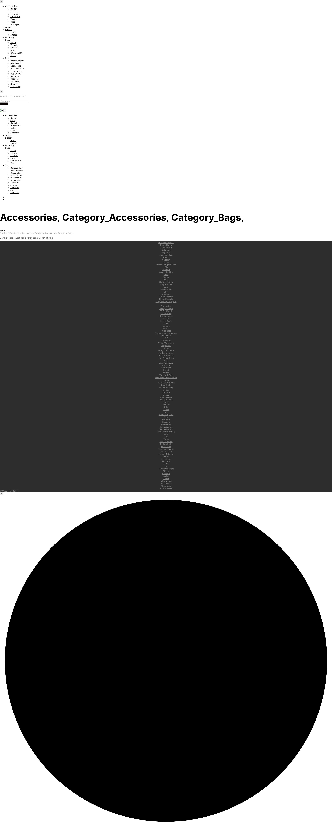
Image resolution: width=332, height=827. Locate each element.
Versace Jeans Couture (166, 333)
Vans (166, 287)
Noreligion (166, 340)
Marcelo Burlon (166, 429)
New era (166, 404)
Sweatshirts (16, 53)
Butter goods (166, 481)
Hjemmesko (16, 71)
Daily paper (166, 252)
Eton (166, 279)
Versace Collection (166, 431)
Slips (12, 21)
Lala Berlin (166, 424)
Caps (12, 11)
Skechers (166, 269)
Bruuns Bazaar (166, 488)
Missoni (166, 422)
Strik (12, 50)
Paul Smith (166, 385)
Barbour (166, 473)
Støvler (13, 84)
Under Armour (166, 441)
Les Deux (166, 318)
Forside (3, 233)
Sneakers (14, 81)
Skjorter (14, 47)
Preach (166, 257)
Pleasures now (166, 387)
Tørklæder (15, 16)
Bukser (8, 29)
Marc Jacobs (166, 397)
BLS (166, 434)
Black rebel (166, 306)
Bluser (8, 40)
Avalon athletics (166, 296)
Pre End (166, 419)
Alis (166, 436)
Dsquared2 (166, 345)
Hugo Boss (166, 330)
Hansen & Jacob (166, 454)
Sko (7, 58)
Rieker (166, 277)
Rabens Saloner (166, 399)
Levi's (166, 463)
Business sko (16, 63)
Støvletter (15, 86)
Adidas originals (166, 353)
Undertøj (9, 37)
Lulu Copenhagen (166, 468)
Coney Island (166, 289)
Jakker (8, 27)
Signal (166, 372)
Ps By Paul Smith (166, 350)
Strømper (15, 24)
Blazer (13, 42)
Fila (166, 267)
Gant (166, 402)
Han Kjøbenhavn (166, 358)
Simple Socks (166, 284)
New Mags (166, 367)
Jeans (13, 32)
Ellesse (166, 409)
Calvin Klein (166, 313)
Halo (166, 412)
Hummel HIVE (166, 255)
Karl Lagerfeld (166, 426)
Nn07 (166, 274)
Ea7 (166, 338)
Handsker (15, 14)
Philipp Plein (166, 444)
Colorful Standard (166, 355)
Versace (166, 392)
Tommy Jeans (166, 321)
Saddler (166, 259)
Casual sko (15, 66)
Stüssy (166, 471)
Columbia (166, 250)
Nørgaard (166, 365)
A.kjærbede (166, 486)
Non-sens (166, 294)
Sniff (166, 466)
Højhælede (15, 73)
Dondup (166, 461)
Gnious (166, 348)
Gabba (166, 394)
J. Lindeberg (166, 247)
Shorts (13, 34)
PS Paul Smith (166, 311)
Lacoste (166, 326)
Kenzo (166, 328)
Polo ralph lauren (166, 449)
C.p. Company (166, 316)
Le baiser (166, 380)
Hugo (166, 262)
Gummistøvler (17, 68)
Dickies (166, 390)
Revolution (166, 459)
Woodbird (166, 335)
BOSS (166, 360)
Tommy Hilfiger (166, 308)
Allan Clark (166, 446)
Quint (166, 407)
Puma (166, 439)
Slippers (14, 79)
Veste (13, 55)
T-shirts (14, 45)
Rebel (166, 370)
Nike (166, 417)
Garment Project (166, 242)
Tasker (13, 19)
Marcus (166, 323)
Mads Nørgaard (166, 414)
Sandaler (14, 76)
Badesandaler (17, 60)
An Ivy (166, 476)
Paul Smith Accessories (166, 377)
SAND (166, 478)
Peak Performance (166, 382)
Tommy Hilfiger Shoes (166, 264)
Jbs (166, 291)
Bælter (13, 9)
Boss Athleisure (166, 362)
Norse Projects (166, 299)
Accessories (11, 6)
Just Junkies (166, 483)
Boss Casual (166, 451)
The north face (166, 375)
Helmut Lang (166, 245)
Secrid (166, 456)
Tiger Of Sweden (166, 343)
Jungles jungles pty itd (166, 301)
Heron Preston (166, 282)
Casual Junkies (166, 272)
